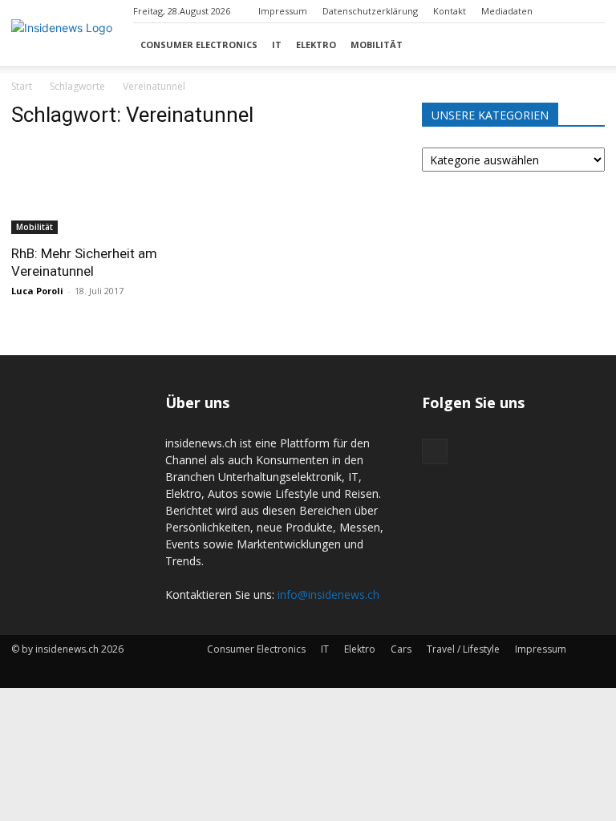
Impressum (282, 11)
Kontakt (449, 11)
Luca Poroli (37, 291)
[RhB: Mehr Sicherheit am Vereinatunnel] (102, 189)
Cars (401, 649)
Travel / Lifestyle (463, 649)
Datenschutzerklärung (370, 11)
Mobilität (377, 44)
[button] (585, 44)
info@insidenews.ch (328, 594)
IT (277, 44)
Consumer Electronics (198, 44)
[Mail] (593, 11)
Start (21, 86)
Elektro (316, 44)
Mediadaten (507, 11)
